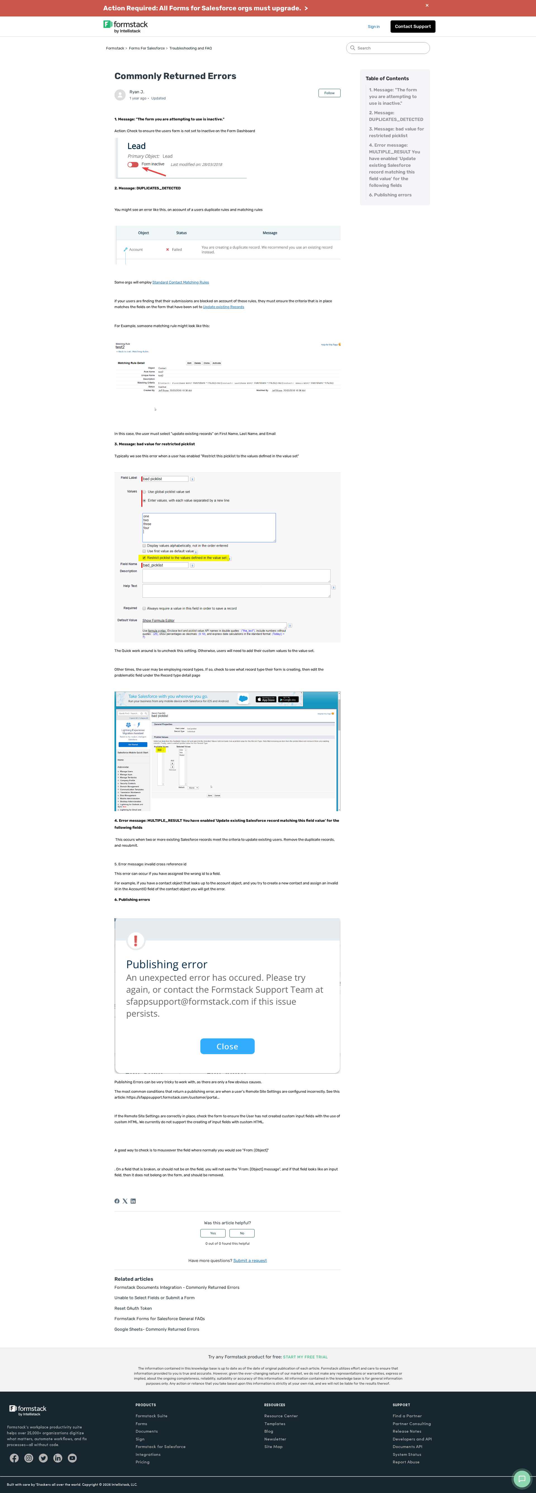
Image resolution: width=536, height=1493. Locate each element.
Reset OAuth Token (133, 1308)
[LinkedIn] (133, 1201)
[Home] (125, 26)
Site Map (273, 1447)
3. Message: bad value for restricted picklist (396, 132)
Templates (274, 1424)
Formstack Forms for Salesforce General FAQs (159, 1318)
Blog (268, 1432)
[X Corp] (125, 1201)
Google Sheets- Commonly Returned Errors (156, 1329)
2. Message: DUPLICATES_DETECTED (396, 116)
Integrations (148, 1455)
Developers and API (412, 1439)
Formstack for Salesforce (161, 1447)
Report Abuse (406, 1462)
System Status (407, 1455)
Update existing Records (223, 307)
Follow (329, 93)
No (242, 1233)
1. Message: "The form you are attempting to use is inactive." (393, 96)
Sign (140, 1439)
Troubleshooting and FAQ (190, 48)
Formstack (115, 48)
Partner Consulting (412, 1424)
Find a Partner (407, 1416)
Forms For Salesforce (147, 48)
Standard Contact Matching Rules (180, 282)
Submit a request (250, 1260)
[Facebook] (116, 1201)
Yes (213, 1233)
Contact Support (413, 26)
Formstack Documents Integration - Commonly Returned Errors (177, 1287)
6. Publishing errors (390, 194)
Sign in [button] (374, 26)
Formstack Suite (152, 1416)
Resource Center (281, 1416)
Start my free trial (305, 1357)
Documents (147, 1432)
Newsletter (275, 1439)
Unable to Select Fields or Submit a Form (154, 1297)
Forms (141, 1424)
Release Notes (407, 1432)
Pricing (143, 1462)
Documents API (407, 1447)
